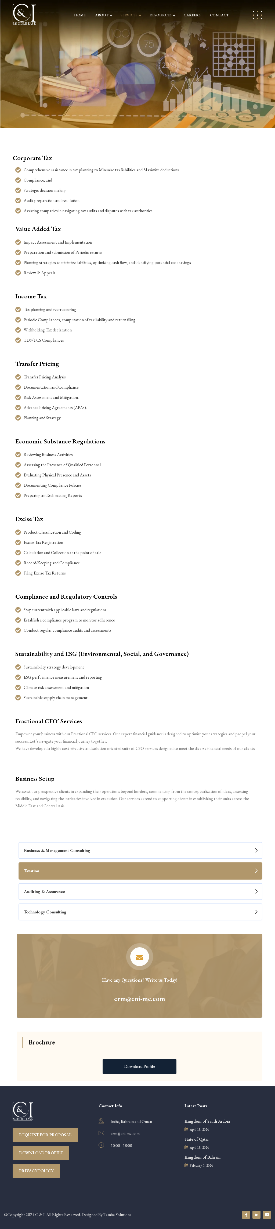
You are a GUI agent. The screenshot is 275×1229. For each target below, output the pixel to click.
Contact (219, 15)
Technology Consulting (45, 912)
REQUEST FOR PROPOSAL (45, 1135)
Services (129, 15)
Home (80, 15)
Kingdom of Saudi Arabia (207, 1121)
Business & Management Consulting (57, 850)
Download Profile (41, 1153)
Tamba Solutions (117, 1214)
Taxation (31, 871)
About (101, 15)
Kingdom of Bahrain (202, 1157)
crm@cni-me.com (125, 1133)
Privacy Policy (36, 1171)
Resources (161, 15)
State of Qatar (196, 1139)
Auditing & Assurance (44, 891)
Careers (192, 15)
